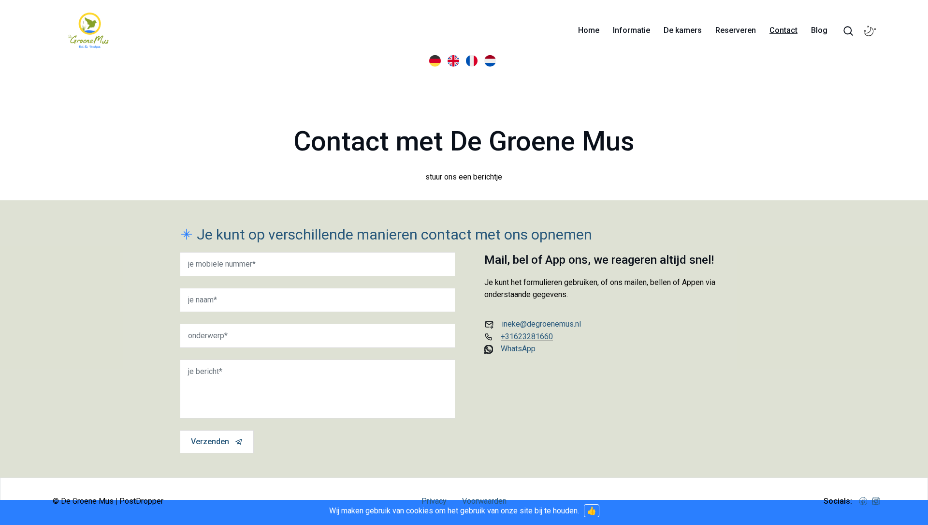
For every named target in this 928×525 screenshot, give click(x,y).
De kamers (683, 30)
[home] (88, 30)
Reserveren (735, 30)
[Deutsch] (436, 60)
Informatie (631, 30)
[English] (455, 60)
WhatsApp (518, 348)
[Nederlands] (491, 60)
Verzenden (210, 441)
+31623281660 (527, 336)
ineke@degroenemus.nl (541, 324)
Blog (819, 30)
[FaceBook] (863, 501)
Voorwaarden (484, 501)
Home (588, 30)
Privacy (434, 501)
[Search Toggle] (848, 31)
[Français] (473, 60)
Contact (783, 30)
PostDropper (141, 501)
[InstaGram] (875, 501)
